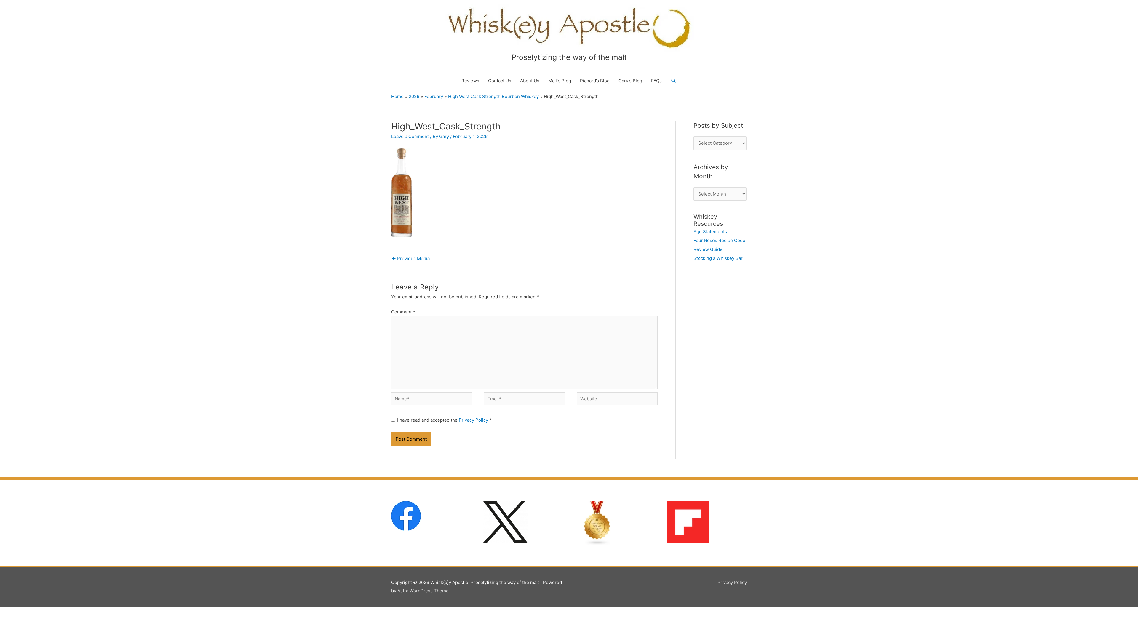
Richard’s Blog (595, 81)
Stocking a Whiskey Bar (718, 258)
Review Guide (708, 249)
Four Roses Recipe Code (719, 240)
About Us (529, 81)
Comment (403, 312)
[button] (674, 81)
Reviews (470, 81)
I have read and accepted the (444, 420)
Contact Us (499, 81)
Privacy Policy (474, 420)
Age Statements (710, 231)
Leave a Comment (410, 136)
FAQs (656, 81)
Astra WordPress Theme (423, 590)
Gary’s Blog (630, 81)
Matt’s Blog (559, 81)
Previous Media (411, 258)
